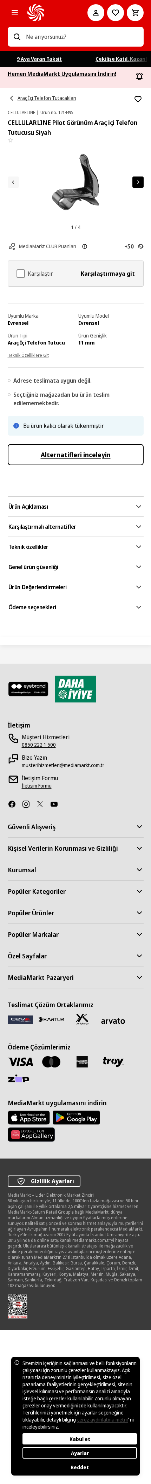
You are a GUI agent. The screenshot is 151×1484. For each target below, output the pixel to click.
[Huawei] (31, 1134)
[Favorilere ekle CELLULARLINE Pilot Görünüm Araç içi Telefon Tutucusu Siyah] (138, 99)
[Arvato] (113, 1021)
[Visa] (20, 1062)
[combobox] (82, 37)
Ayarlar (80, 1453)
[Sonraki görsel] (138, 182)
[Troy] (113, 1061)
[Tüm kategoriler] (15, 12)
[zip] (20, 1079)
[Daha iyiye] (75, 689)
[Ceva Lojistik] (20, 1019)
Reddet (80, 1467)
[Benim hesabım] (95, 12)
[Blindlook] (28, 689)
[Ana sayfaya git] (47, 12)
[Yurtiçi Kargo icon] (82, 1019)
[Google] (76, 1118)
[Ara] (16, 36)
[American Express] (82, 1061)
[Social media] (15, 804)
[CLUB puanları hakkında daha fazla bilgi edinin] (84, 246)
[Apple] (29, 1118)
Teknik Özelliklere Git (28, 355)
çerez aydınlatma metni (102, 1419)
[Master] (51, 1061)
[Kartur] (51, 1019)
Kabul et (80, 1439)
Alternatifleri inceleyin (76, 454)
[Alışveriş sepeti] (135, 12)
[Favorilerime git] (115, 12)
